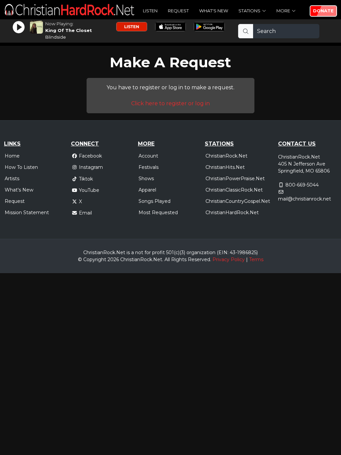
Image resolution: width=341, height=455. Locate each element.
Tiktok (86, 179)
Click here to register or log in (170, 103)
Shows (146, 178)
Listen (150, 10)
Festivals (149, 167)
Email (85, 213)
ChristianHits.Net (225, 167)
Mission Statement (27, 212)
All (167, 259)
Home (12, 156)
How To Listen (21, 167)
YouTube (89, 190)
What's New (213, 10)
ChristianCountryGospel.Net (237, 201)
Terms (256, 259)
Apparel (147, 190)
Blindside (55, 37)
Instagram (91, 167)
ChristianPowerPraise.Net (235, 178)
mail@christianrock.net (304, 199)
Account (148, 156)
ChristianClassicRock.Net (234, 190)
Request (178, 10)
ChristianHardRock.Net (232, 212)
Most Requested (158, 212)
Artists (12, 178)
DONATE (323, 10)
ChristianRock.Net (226, 156)
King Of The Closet (68, 30)
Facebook (90, 156)
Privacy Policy (228, 259)
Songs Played (154, 201)
